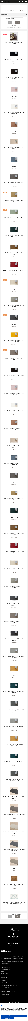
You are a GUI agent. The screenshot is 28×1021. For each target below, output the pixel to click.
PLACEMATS (12, 10)
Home (6, 10)
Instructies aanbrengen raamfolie (9, 985)
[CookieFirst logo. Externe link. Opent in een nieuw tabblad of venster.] (1, 1005)
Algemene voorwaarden (7, 982)
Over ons (4, 980)
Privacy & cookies (6, 987)
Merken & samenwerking (8, 991)
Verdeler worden (5, 994)
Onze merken (4, 997)
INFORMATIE (4, 977)
